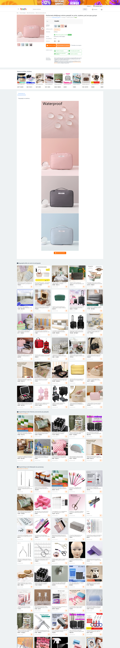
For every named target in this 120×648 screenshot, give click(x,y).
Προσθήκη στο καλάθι (63, 45)
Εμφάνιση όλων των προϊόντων (22, 413)
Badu (17, 12)
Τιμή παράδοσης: (49, 38)
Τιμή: (47, 21)
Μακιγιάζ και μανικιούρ (30, 12)
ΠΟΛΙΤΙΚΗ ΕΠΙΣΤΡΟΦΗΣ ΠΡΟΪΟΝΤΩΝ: (48, 59)
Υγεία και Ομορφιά (23, 12)
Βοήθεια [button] (88, 6)
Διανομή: (47, 36)
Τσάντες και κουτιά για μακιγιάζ (41, 12)
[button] (18, 9)
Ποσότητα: (48, 41)
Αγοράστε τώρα (51, 45)
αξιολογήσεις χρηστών (56, 17)
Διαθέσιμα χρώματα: (48, 25)
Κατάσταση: (48, 31)
